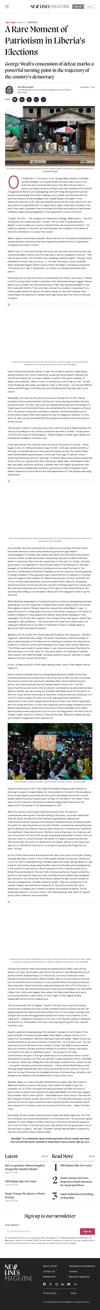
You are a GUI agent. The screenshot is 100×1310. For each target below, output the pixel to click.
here (86, 1142)
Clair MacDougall (25, 87)
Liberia (20, 22)
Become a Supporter (79, 1277)
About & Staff (50, 1266)
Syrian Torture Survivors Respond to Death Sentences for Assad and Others (76, 1182)
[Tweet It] (29, 99)
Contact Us (49, 1271)
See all (45, 1156)
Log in (90, 7)
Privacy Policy (49, 1293)
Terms (73, 1293)
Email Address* (12, 1225)
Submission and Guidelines (82, 1266)
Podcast (73, 1271)
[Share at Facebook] (14, 99)
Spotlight (11, 22)
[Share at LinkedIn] (22, 99)
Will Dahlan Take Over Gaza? (21, 1181)
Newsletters (49, 1277)
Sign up (78, 7)
